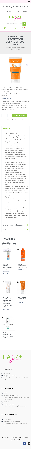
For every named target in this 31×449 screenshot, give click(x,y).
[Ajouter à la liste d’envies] (3, 249)
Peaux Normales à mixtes (17, 47)
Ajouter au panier (19, 115)
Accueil (3, 87)
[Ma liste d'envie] (5, 28)
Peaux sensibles (15, 49)
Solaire (8, 47)
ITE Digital (17, 440)
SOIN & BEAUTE (10, 87)
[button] (27, 64)
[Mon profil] (15, 28)
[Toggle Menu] (29, 1)
